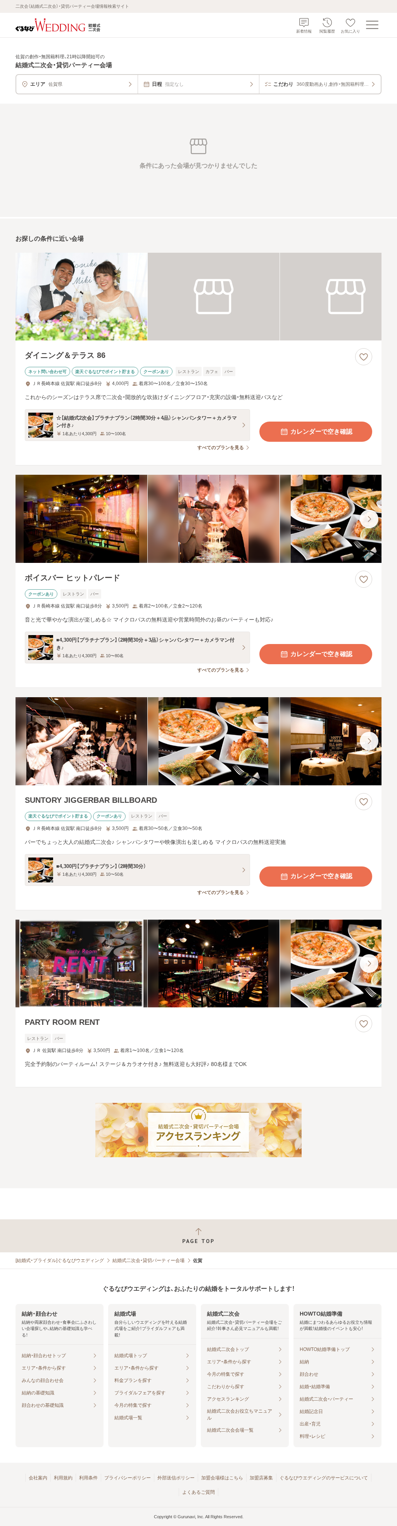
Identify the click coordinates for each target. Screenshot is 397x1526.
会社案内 (38, 1478)
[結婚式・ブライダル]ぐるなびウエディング (60, 1260)
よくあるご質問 (198, 1492)
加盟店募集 (261, 1478)
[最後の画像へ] (369, 519)
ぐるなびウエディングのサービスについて (324, 1478)
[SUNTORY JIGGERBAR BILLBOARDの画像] (198, 741)
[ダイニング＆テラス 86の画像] (198, 297)
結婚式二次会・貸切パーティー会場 (148, 1260)
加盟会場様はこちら (222, 1478)
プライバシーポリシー (127, 1478)
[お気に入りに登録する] (363, 356)
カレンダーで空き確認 (321, 431)
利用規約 (63, 1478)
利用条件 (88, 1478)
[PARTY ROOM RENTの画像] (198, 964)
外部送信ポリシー (176, 1478)
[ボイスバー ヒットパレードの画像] (198, 519)
